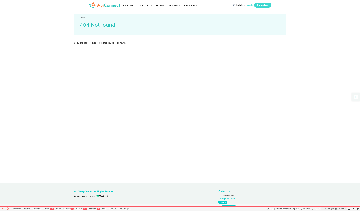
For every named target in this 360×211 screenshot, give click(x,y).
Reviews (160, 5)
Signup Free (263, 5)
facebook (223, 202)
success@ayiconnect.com (227, 199)
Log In (250, 5)
